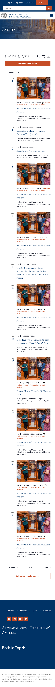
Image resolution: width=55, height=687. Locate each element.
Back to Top (12, 647)
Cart (35, 610)
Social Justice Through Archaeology (32, 151)
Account (47, 610)
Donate (42, 3)
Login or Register (15, 2)
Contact (29, 2)
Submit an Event (27, 63)
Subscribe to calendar (26, 576)
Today (30, 567)
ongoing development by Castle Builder (20, 681)
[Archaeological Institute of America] (5, 13)
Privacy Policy (33, 679)
